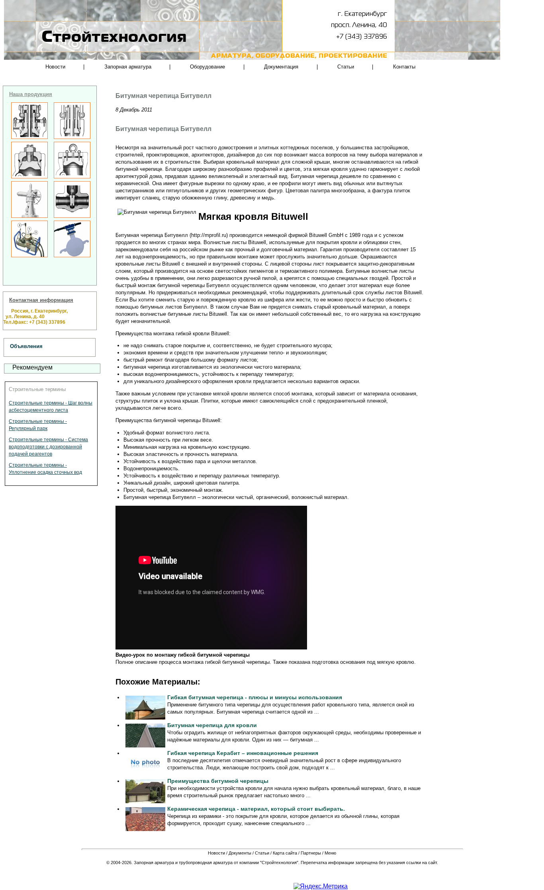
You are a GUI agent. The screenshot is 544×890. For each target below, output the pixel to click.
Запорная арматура (127, 67)
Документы (240, 853)
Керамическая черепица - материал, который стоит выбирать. (256, 809)
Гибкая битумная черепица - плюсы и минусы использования (254, 697)
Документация (281, 67)
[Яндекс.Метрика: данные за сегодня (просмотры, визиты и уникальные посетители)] (321, 886)
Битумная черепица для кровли (212, 725)
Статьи (345, 67)
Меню (330, 853)
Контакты (404, 67)
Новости (55, 67)
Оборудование (207, 67)
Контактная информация (41, 300)
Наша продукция (30, 94)
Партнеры (311, 853)
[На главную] (88, 52)
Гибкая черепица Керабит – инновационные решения (242, 753)
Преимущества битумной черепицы (217, 781)
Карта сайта (285, 853)
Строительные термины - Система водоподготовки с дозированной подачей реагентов (48, 447)
